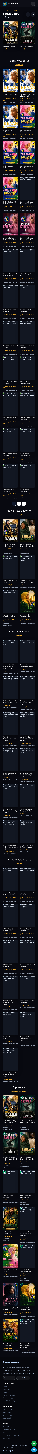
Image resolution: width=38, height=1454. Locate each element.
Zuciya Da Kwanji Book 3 (9, 167)
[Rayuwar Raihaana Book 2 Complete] (27, 224)
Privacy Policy (8, 1398)
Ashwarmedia (8, 1415)
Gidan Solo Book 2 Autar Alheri (9, 1345)
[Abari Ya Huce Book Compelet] (10, 368)
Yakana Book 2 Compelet (8, 966)
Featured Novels (9, 1430)
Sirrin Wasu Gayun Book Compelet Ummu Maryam (10, 847)
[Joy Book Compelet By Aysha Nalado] (27, 831)
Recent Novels (8, 1427)
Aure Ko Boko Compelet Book (25, 382)
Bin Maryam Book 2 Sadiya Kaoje (9, 774)
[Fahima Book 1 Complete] (27, 476)
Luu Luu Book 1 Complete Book (25, 616)
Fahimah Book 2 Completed (8, 490)
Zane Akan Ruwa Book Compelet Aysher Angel (9, 666)
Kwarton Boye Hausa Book (10, 1038)
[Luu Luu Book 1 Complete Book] (27, 601)
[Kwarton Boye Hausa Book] (10, 1023)
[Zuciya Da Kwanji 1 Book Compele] (10, 188)
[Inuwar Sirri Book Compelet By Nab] (27, 795)
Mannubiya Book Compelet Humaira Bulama (26, 739)
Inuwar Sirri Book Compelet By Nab (26, 810)
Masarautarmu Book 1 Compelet (10, 454)
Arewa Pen (7, 1412)
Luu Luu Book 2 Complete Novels (9, 616)
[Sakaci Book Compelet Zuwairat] (27, 651)
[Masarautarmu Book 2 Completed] (27, 404)
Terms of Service (9, 1395)
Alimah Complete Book (26, 275)
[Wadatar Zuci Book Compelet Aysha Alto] (10, 687)
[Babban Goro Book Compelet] (10, 296)
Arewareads (7, 1418)
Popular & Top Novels (19, 1091)
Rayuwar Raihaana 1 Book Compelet (10, 275)
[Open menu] (33, 4)
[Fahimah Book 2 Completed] (10, 476)
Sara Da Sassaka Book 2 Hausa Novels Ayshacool (10, 1159)
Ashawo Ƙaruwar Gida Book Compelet (27, 545)
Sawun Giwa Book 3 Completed (10, 582)
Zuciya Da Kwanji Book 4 (26, 131)
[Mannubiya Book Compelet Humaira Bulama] (27, 723)
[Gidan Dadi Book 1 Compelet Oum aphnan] (10, 987)
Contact (6, 1392)
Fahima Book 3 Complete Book (25, 454)
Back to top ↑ (8, 1451)
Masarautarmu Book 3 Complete (10, 418)
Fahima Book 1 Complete (25, 490)
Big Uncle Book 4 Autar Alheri (9, 1233)
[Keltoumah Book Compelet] (27, 296)
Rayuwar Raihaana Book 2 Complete (26, 239)
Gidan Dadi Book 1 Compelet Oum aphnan (9, 1002)
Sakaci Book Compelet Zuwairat (26, 666)
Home (5, 1387)
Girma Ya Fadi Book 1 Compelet (27, 347)
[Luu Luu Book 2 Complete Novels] (10, 601)
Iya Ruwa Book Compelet (8, 1196)
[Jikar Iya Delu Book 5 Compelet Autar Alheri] (10, 1059)
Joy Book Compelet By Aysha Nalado (26, 846)
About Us (6, 1389)
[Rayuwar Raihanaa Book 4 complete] (27, 188)
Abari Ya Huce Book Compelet (10, 382)
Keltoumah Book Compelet (25, 311)
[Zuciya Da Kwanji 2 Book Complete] (27, 152)
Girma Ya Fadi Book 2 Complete (10, 347)
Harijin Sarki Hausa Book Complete (26, 1196)
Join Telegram (9, 1378)
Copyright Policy (9, 1401)
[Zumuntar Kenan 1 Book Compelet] (10, 116)
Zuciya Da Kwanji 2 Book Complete (26, 167)
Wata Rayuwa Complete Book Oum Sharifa (10, 739)
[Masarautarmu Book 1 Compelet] (10, 440)
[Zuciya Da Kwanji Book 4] (27, 116)
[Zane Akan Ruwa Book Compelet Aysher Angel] (10, 651)
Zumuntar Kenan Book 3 (10, 95)
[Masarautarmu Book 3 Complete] (10, 404)
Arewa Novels (11, 1362)
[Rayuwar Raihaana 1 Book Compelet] (10, 260)
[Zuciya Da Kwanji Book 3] (10, 152)
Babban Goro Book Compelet (9, 311)
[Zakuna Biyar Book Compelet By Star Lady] (27, 687)
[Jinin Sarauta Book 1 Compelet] (27, 987)
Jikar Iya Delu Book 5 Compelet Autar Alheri (10, 1074)
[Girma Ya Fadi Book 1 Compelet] (27, 332)
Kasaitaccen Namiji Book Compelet (17, 46)
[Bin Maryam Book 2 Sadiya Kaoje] (10, 759)
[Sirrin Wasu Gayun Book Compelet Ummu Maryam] (10, 831)
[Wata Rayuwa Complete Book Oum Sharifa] (10, 723)
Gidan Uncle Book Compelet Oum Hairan (27, 582)
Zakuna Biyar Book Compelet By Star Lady (26, 703)
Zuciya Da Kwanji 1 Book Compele (9, 203)
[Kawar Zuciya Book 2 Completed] (27, 951)
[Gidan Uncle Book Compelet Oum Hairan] (27, 567)
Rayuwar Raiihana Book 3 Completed (9, 239)
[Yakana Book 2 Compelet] (10, 951)
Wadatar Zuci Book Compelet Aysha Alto (10, 702)
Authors (5, 1432)
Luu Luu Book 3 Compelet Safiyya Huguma (26, 1234)
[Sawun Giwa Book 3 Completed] (10, 567)
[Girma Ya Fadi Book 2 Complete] (10, 332)
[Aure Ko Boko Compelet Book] (27, 368)
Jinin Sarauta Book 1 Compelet (27, 1002)
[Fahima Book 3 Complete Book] (27, 440)
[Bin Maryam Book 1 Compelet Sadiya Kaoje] (27, 759)
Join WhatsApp (23, 1378)
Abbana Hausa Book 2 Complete (10, 1309)
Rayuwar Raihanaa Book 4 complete (26, 203)
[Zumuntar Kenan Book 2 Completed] (27, 80)
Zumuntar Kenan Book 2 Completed (27, 95)
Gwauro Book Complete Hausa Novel (25, 1038)
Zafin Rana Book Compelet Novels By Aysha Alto (10, 811)
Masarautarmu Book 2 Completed (27, 418)
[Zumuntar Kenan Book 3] (10, 80)
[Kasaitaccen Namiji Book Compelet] (10, 530)
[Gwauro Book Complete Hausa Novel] (27, 1023)
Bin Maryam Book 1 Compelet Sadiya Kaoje (26, 775)
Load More (19, 65)
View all (19, 515)
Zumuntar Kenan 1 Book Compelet (9, 131)
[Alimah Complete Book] (27, 260)
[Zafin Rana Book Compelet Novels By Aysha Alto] (10, 795)
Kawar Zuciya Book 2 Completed (27, 966)
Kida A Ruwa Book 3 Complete (10, 1271)
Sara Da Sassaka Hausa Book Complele (27, 1121)
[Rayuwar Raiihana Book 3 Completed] (10, 224)
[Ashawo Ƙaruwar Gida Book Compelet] (27, 530)
